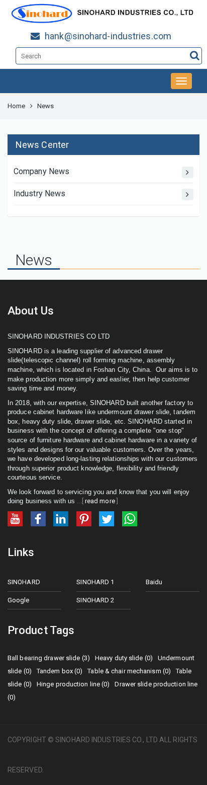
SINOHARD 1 (95, 582)
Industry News (39, 193)
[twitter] (106, 518)
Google (19, 600)
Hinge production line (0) (73, 684)
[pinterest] (83, 518)
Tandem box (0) (59, 671)
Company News (41, 171)
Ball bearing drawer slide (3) (49, 658)
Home (16, 106)
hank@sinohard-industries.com (108, 36)
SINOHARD (24, 582)
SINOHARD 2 (95, 600)
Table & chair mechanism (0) (129, 671)
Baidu (154, 582)
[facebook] (38, 518)
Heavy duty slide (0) (124, 658)
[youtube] (15, 518)
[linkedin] (60, 518)
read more (100, 501)
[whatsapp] (129, 518)
